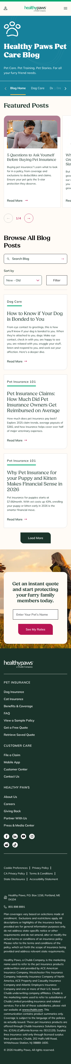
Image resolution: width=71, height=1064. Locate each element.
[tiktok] (15, 845)
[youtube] (23, 836)
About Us (10, 797)
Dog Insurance (14, 692)
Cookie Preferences (16, 868)
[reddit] (6, 845)
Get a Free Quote (16, 727)
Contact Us (11, 776)
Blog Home (18, 88)
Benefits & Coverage (18, 706)
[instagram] (32, 836)
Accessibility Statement (44, 879)
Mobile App (12, 762)
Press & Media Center (19, 825)
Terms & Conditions (41, 873)
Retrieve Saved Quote (19, 735)
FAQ (7, 713)
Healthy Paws (17, 787)
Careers (9, 804)
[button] (8, 218)
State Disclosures (14, 879)
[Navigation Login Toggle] (5, 8)
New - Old (13, 280)
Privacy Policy (40, 868)
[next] (65, 88)
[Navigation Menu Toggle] (65, 8)
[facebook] (6, 836)
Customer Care (18, 745)
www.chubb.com (32, 1009)
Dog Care (37, 88)
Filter (56, 280)
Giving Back (12, 811)
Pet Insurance (17, 682)
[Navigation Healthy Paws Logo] (35, 8)
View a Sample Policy (19, 720)
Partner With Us (15, 818)
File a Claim (12, 755)
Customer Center (15, 769)
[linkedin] (15, 836)
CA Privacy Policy (14, 873)
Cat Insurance (13, 699)
